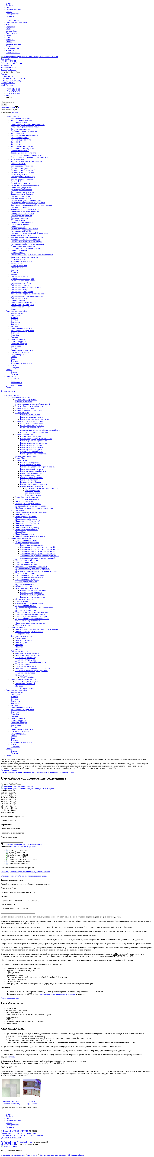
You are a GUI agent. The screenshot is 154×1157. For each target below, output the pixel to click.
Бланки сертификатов (20, 138)
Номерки (14, 309)
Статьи (9, 7)
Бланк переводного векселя (31, 417)
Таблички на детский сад (21, 283)
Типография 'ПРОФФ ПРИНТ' (15, 1131)
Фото (13, 359)
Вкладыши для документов (22, 222)
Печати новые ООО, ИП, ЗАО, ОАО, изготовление (32, 255)
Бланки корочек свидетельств (32, 595)
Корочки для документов (21, 188)
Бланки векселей (17, 133)
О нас (8, 3)
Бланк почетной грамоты (30, 465)
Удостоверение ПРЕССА (21, 231)
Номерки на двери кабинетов (23, 281)
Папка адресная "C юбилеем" (23, 172)
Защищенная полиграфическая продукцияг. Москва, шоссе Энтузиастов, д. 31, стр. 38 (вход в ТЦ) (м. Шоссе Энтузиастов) (24, 1135)
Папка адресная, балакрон (21, 168)
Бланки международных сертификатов (36, 439)
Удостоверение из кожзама (21, 198)
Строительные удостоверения (23, 246)
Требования (10, 5)
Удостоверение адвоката (21, 207)
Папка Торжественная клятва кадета (25, 185)
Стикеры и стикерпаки (20, 352)
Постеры (14, 270)
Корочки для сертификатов (22, 194)
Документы (15, 322)
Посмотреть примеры (10, 998)
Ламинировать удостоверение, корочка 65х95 (39, 547)
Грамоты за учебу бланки (30, 482)
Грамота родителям (33, 495)
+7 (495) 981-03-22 (8, 68)
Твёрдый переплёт (18, 354)
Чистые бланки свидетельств (32, 426)
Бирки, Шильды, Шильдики (22, 305)
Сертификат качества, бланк (31, 452)
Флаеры (14, 357)
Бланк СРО (15, 142)
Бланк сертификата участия (31, 447)
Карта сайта (32, 1155)
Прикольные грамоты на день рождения (41, 488)
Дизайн (14, 372)
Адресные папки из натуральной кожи (26, 161)
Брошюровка (16, 315)
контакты (11, 1057)
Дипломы (15, 320)
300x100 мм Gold (27, 677)
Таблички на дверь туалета (22, 292)
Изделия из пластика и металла (23, 302)
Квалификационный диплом (22, 214)
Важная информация (18, 872)
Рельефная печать (18, 259)
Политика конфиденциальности (53, 1155)
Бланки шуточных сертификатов (33, 443)
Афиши (14, 274)
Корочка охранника (19, 250)
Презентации (16, 346)
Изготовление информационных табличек (28, 294)
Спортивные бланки (19, 122)
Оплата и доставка (13, 9)
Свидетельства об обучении (31, 423)
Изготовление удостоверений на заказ (26, 201)
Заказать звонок (7, 74)
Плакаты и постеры (19, 344)
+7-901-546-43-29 (13, 89)
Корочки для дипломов (20, 218)
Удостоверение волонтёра (21, 190)
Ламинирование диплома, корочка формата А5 (39, 556)
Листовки (15, 333)
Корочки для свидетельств (21, 216)
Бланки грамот (17, 144)
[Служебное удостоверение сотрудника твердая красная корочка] (28, 788)
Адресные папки (17, 159)
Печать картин (17, 268)
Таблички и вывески (19, 276)
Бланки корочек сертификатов (32, 597)
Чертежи (14, 361)
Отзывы (9, 12)
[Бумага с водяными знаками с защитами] (11, 1097)
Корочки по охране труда (21, 235)
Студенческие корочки (20, 224)
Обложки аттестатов (19, 220)
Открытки (15, 337)
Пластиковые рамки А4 (20, 307)
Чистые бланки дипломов (30, 428)
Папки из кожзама (18, 164)
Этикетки (15, 365)
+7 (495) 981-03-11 (8, 1144)
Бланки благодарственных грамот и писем (37, 467)
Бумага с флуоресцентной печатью (25, 127)
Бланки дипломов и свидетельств (24, 135)
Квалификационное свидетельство (25, 211)
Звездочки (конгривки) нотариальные (26, 155)
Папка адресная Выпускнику (23, 177)
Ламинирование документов (22, 192)
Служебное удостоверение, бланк (24, 229)
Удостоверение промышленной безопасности (29, 233)
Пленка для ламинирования (31, 545)
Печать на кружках (18, 341)
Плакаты (14, 272)
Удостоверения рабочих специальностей (27, 244)
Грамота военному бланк (30, 475)
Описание (5, 872)
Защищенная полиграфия (21, 118)
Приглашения (16, 348)
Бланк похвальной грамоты (31, 469)
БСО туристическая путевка (22, 148)
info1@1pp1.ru (7, 76)
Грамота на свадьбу (33, 493)
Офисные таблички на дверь (22, 279)
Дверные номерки (27, 688)
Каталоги (14, 326)
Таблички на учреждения (21, 285)
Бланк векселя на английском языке (35, 419)
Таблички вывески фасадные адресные (27, 296)
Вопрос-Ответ (11, 31)
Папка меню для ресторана (22, 179)
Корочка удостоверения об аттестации (26, 242)
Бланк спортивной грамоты (31, 478)
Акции (8, 35)
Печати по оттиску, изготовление (24, 257)
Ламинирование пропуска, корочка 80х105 (37, 554)
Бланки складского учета (21, 140)
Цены (8, 29)
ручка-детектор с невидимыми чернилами (57, 994)
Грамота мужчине (32, 491)
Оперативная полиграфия (16, 22)
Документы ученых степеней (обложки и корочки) (31, 205)
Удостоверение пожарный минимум (25, 240)
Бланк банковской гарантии (22, 146)
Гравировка (15, 368)
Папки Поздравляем (19, 174)
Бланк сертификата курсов (31, 449)
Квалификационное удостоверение (25, 209)
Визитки (14, 318)
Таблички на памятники (21, 298)
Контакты (10, 16)
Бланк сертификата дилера (31, 445)
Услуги (9, 24)
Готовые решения (18, 300)
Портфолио (10, 27)
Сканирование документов (22, 350)
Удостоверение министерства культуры (27, 237)
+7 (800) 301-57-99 (8, 70)
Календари (15, 324)
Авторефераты (17, 313)
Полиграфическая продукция (13, 1155)
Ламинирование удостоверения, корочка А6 (38, 558)
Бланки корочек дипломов (31, 593)
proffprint (9, 95)
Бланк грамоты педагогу (30, 480)
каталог (15, 112)
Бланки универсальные (20, 129)
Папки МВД (16, 181)
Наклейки (15, 335)
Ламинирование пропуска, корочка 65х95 (37, 551)
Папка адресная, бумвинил (22, 166)
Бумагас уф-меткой (32, 1102)
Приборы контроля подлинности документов (29, 157)
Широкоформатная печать (21, 261)
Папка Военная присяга (20, 183)
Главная (4, 772)
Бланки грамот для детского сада (33, 484)
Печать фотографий (19, 266)
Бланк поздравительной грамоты (33, 471)
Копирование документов (21, 328)
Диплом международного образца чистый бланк (40, 430)
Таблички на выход (19, 289)
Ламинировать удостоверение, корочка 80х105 (39, 549)
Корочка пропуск (18, 227)
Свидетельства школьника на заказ (34, 432)
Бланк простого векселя (30, 415)
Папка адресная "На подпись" (23, 170)
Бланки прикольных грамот (31, 486)
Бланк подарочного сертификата (33, 441)
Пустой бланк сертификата (31, 436)
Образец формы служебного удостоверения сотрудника (24, 876)
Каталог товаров (12, 20)
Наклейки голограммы (20, 151)
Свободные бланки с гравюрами (24, 131)
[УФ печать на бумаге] (31, 1097)
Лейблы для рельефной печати (23, 153)
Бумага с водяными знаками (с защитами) (28, 125)
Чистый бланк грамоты (29, 462)
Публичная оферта (76, 1155)
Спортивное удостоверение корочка (25, 248)
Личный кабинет (13, 53)
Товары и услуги (8, 391)
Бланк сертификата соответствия (33, 454)
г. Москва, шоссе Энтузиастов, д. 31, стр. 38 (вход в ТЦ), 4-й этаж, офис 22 (13, 80)
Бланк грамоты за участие (31, 473)
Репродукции (16, 263)
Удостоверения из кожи (20, 196)
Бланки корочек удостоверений (33, 590)
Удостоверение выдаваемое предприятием (28, 203)
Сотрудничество (12, 14)
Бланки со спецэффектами (21, 120)
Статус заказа (11, 33)
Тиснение (15, 374)
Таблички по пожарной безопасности (26, 287)
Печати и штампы (18, 253)
